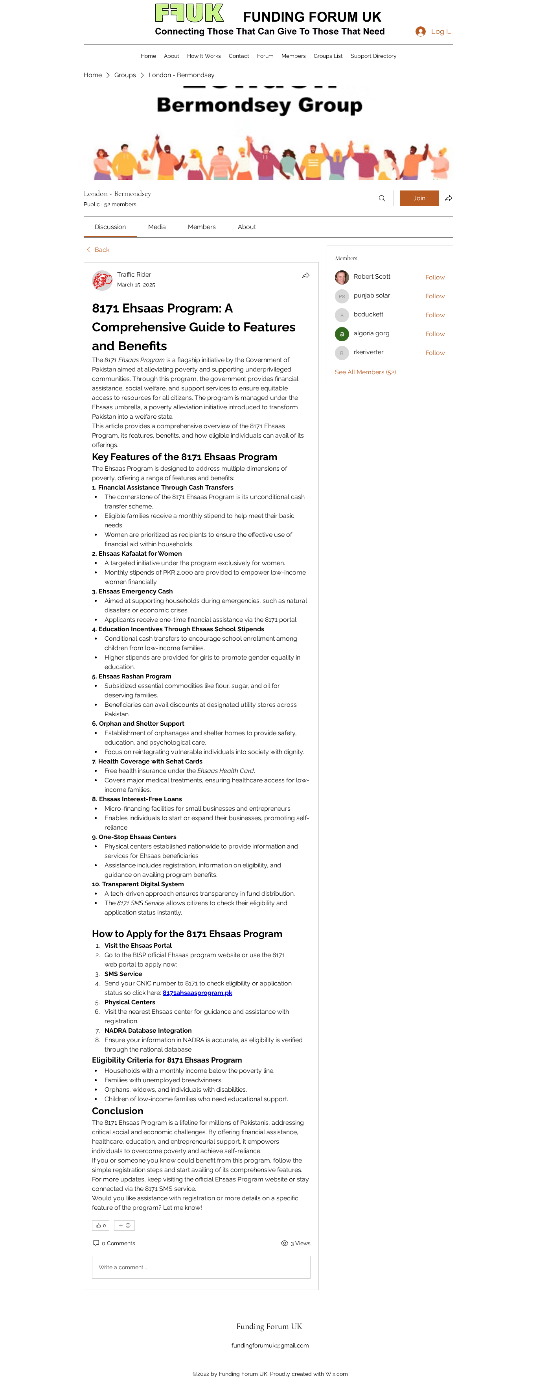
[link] (110, 227)
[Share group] (448, 198)
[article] (201, 776)
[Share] (306, 275)
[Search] (382, 198)
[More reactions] (124, 1225)
